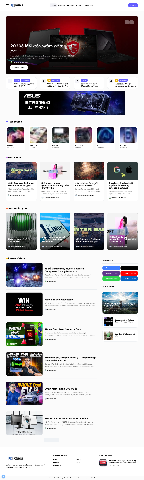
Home (55, 460)
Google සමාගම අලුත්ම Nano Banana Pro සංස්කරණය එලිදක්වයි (124, 322)
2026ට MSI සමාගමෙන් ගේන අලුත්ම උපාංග (42, 48)
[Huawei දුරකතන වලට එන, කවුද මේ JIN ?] (21, 231)
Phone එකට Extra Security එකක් (63, 329)
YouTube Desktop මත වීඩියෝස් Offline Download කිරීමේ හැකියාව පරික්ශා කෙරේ (122, 461)
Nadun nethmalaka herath (53, 246)
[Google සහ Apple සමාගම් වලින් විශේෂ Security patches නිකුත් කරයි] (122, 171)
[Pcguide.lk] (17, 5)
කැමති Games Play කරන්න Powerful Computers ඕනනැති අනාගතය (65, 270)
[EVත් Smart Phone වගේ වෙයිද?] (24, 393)
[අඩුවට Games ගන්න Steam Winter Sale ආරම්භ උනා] (21, 171)
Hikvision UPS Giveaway (59, 299)
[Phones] (128, 138)
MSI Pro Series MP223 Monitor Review (67, 418)
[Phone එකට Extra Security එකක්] (24, 334)
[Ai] (105, 138)
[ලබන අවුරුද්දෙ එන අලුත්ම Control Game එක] (89, 171)
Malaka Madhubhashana (86, 195)
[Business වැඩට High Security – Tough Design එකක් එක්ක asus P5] (24, 364)
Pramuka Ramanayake (20, 62)
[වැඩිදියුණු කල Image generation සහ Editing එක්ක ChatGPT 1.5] (55, 171)
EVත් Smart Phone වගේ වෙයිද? (62, 388)
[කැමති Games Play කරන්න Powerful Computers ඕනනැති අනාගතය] (24, 275)
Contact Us (57, 465)
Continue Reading (19, 67)
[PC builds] (83, 138)
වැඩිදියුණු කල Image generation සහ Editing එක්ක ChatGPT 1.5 (124, 86)
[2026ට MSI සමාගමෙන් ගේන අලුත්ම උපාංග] (44, 57)
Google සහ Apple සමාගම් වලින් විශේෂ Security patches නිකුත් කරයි (121, 185)
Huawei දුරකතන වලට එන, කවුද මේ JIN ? (24, 85)
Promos (56, 462)
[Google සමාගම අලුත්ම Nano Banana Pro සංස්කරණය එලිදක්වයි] (108, 321)
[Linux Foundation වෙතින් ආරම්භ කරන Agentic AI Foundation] (55, 231)
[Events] (60, 138)
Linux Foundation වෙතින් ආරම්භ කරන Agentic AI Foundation (57, 86)
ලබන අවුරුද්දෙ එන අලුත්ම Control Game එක (86, 184)
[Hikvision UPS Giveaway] (24, 304)
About (78, 462)
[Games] (15, 138)
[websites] (38, 138)
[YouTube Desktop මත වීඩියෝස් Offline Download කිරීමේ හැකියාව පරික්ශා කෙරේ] (103, 462)
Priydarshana (51, 281)
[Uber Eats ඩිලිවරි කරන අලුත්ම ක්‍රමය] (108, 335)
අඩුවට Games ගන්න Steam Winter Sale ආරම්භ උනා (89, 86)
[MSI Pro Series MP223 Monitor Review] (24, 423)
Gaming (78, 460)
